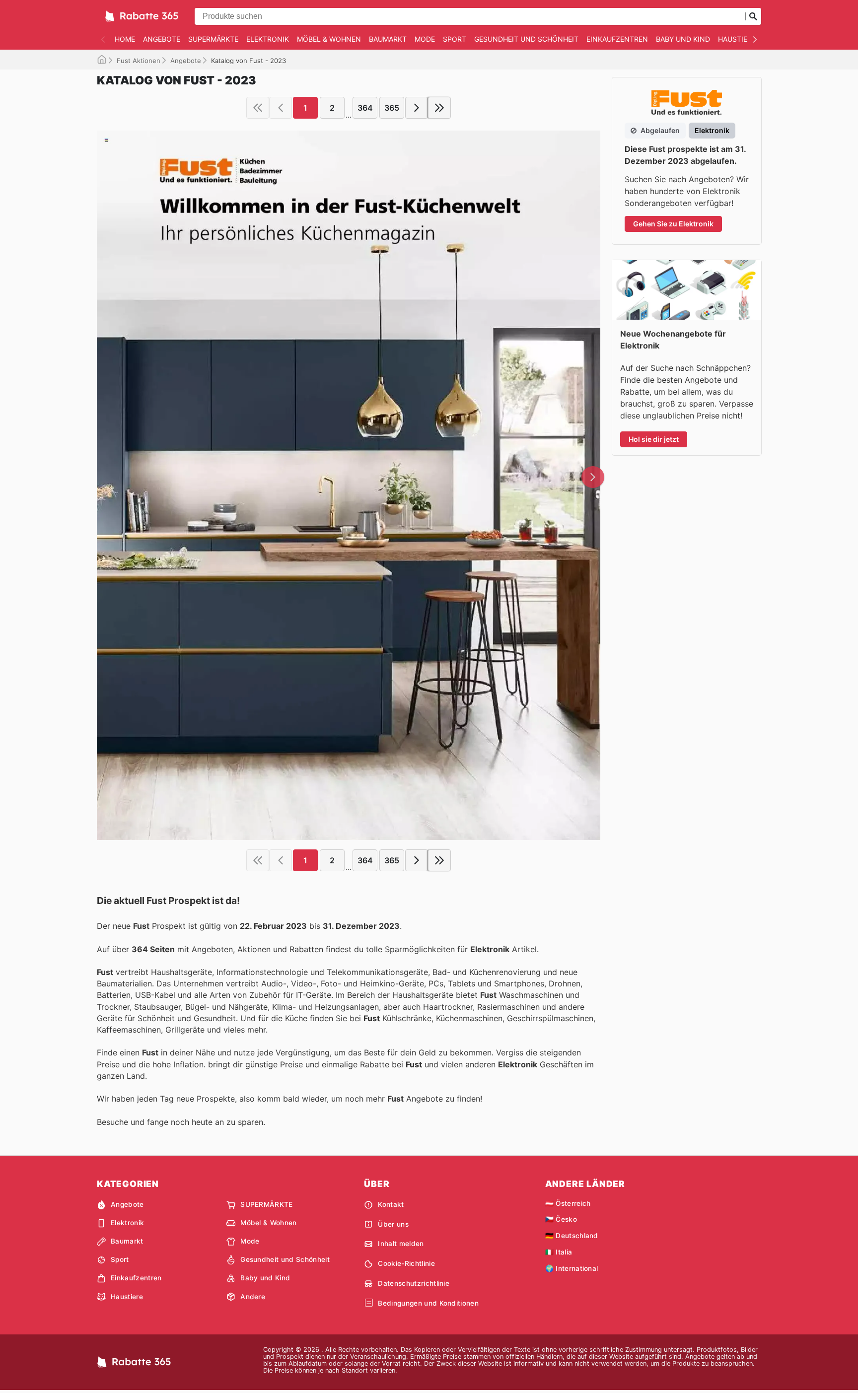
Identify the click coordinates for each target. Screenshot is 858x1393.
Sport (454, 39)
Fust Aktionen (138, 61)
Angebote (161, 39)
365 (391, 108)
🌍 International (571, 1268)
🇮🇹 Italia (558, 1252)
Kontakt (391, 1204)
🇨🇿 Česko (561, 1219)
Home (125, 39)
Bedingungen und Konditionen (428, 1303)
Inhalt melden (401, 1244)
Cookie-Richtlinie (406, 1263)
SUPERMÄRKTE (213, 39)
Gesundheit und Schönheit (526, 39)
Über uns (393, 1224)
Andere (252, 1297)
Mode (425, 39)
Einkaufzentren (617, 39)
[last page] (439, 108)
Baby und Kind (683, 39)
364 (365, 108)
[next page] (416, 108)
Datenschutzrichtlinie (413, 1283)
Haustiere (737, 39)
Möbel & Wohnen (329, 39)
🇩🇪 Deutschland (571, 1236)
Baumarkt (388, 39)
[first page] (257, 108)
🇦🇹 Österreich (568, 1203)
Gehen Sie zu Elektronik (673, 223)
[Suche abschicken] (753, 16)
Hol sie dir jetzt (654, 439)
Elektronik (267, 39)
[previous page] (280, 108)
